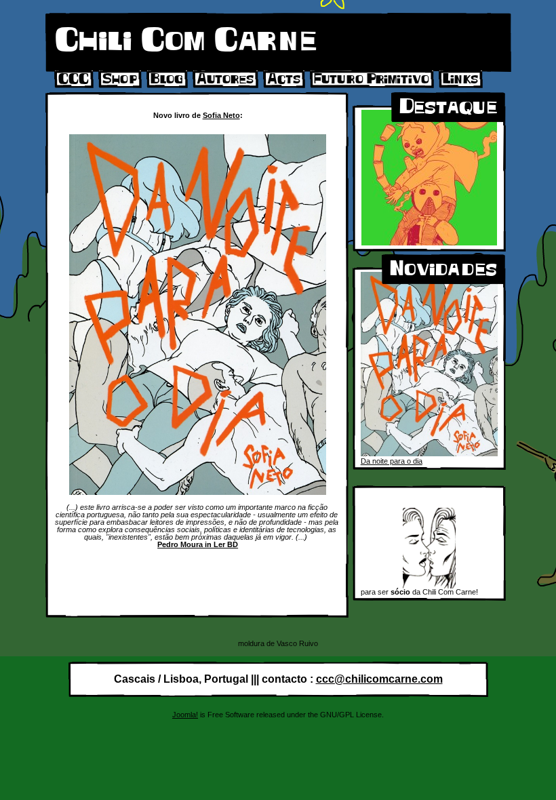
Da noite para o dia (391, 461)
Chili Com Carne (186, 41)
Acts (283, 79)
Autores (225, 79)
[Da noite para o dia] (429, 453)
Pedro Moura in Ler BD (197, 544)
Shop (119, 79)
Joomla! (185, 715)
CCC (73, 79)
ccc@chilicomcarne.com (379, 679)
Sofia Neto (221, 115)
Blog (167, 79)
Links (460, 79)
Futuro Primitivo (371, 79)
